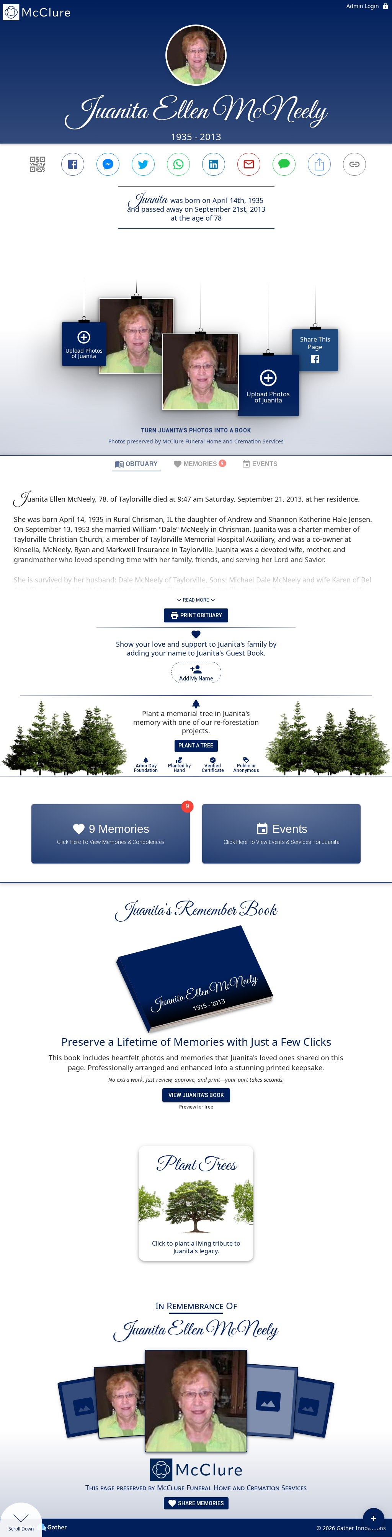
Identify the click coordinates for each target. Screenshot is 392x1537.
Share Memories (200, 1503)
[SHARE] (319, 164)
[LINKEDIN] (213, 164)
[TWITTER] (143, 164)
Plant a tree (195, 745)
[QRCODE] (37, 164)
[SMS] (284, 164)
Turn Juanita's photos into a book (196, 430)
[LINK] (354, 164)
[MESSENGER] (107, 164)
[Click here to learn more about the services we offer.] (196, 1471)
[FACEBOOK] (72, 164)
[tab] (136, 463)
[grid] (196, 355)
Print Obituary (200, 615)
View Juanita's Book (196, 1095)
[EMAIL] (248, 164)
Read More (196, 600)
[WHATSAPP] (178, 164)
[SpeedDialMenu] (373, 1518)
